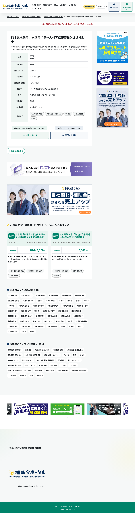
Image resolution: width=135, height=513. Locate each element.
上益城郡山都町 (82, 306)
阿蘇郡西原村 (80, 295)
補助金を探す (36, 5)
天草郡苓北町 (50, 301)
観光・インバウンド (74, 360)
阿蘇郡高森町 (67, 295)
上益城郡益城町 (53, 306)
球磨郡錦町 (40, 316)
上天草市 (11, 306)
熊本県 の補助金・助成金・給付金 (53, 17)
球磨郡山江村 (65, 316)
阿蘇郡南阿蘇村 (13, 301)
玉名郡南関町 (52, 326)
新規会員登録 (89, 6)
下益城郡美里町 (81, 321)
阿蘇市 (40, 301)
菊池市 (36, 311)
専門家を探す (47, 5)
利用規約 (77, 506)
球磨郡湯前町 (78, 316)
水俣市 (80, 326)
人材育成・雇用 (58, 350)
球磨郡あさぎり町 (49, 311)
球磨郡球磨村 (76, 311)
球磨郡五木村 (63, 311)
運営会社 (55, 506)
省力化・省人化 (30, 365)
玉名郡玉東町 (13, 326)
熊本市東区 (48, 321)
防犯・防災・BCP (27, 360)
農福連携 (40, 375)
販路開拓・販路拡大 (14, 355)
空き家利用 (43, 365)
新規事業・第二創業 (14, 365)
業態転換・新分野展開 (79, 370)
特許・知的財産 (63, 370)
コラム (55, 5)
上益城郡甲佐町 (38, 306)
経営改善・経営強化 (14, 350)
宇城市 (78, 301)
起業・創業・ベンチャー (52, 355)
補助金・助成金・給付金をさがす (31, 17)
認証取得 (23, 375)
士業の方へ (63, 5)
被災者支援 (50, 370)
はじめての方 (36, 8)
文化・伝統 (72, 365)
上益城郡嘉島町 (23, 306)
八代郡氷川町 (13, 331)
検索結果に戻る (17, 151)
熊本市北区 (12, 321)
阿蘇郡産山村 (40, 295)
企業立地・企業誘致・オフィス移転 (19, 370)
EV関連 (63, 365)
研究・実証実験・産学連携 (45, 360)
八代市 (23, 331)
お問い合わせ (31, 135)
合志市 (70, 321)
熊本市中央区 (24, 321)
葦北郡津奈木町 (26, 295)
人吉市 (71, 326)
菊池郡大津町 (13, 311)
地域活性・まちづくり (42, 350)
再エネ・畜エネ (13, 360)
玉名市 (63, 326)
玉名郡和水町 (39, 326)
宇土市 (86, 301)
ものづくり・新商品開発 (33, 355)
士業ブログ (73, 5)
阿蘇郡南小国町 (28, 301)
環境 (74, 355)
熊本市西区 (37, 321)
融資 (31, 375)
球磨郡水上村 (52, 316)
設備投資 (28, 350)
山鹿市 (32, 331)
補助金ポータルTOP (13, 17)
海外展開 (61, 360)
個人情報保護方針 (66, 506)
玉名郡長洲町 (26, 326)
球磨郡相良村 (13, 316)
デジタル (66, 355)
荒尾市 (70, 301)
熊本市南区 (60, 321)
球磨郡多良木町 (26, 316)
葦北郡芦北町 (13, 295)
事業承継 (54, 365)
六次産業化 (12, 375)
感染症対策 (38, 370)
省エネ (82, 355)
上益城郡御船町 (67, 306)
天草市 (61, 301)
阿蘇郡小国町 (53, 295)
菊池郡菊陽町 (26, 311)
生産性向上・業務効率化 (75, 350)
